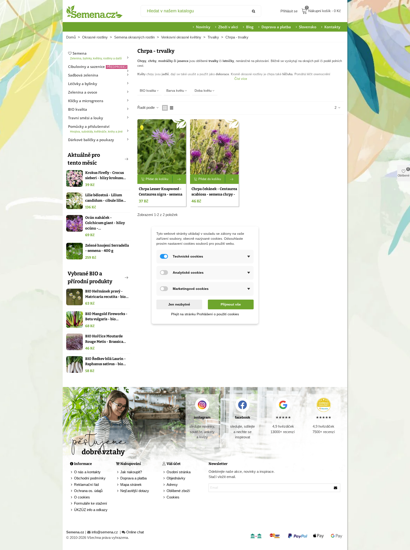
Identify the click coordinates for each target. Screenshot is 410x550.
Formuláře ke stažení (90, 503)
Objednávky (176, 478)
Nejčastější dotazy (134, 491)
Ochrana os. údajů (88, 491)
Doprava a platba (276, 26)
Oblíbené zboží (178, 491)
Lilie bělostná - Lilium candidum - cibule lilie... (105, 198)
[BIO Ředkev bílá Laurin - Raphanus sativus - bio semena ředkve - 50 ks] (74, 364)
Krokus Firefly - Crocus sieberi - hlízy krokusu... (105, 175)
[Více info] (179, 179)
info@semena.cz (105, 532)
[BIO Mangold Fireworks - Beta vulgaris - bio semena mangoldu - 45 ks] (74, 319)
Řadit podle (146, 107)
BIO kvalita (77, 109)
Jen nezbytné (179, 304)
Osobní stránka (179, 472)
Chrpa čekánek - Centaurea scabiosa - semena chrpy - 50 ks (214, 194)
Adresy (172, 485)
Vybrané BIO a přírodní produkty (90, 277)
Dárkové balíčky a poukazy (91, 139)
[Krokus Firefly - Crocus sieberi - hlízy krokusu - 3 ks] (74, 178)
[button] (118, 159)
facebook (242, 417)
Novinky (203, 26)
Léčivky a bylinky (82, 83)
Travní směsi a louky (85, 117)
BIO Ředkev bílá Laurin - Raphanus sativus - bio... (105, 361)
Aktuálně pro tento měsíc (84, 159)
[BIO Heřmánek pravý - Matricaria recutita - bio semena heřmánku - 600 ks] (74, 297)
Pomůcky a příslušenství (95, 128)
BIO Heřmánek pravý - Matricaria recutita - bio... (107, 294)
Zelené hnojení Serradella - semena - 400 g (107, 248)
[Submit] (254, 11)
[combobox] (194, 11)
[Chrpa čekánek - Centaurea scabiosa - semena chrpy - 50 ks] (214, 147)
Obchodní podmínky (90, 478)
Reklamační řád (86, 485)
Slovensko (307, 26)
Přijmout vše (231, 304)
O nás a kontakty (87, 472)
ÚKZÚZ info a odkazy (90, 510)
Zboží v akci (228, 26)
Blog (249, 26)
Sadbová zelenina (83, 75)
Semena (96, 55)
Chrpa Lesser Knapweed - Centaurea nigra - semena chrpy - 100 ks (160, 194)
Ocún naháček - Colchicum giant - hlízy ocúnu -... (105, 222)
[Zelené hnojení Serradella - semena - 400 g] (74, 251)
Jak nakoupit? (131, 472)
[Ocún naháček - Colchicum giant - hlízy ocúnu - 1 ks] (74, 223)
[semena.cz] (94, 11)
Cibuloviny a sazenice (97, 66)
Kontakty (332, 26)
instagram (202, 417)
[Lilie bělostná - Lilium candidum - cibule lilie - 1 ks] (74, 200)
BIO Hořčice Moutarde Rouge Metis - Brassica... (105, 339)
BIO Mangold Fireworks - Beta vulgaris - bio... (106, 316)
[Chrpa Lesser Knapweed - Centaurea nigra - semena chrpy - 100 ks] (161, 147)
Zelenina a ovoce (82, 92)
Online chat (135, 532)
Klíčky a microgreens (85, 100)
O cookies (82, 497)
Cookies (173, 497)
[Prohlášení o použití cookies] (164, 497)
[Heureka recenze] (323, 405)
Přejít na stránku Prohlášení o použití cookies (205, 314)
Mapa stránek (131, 485)
